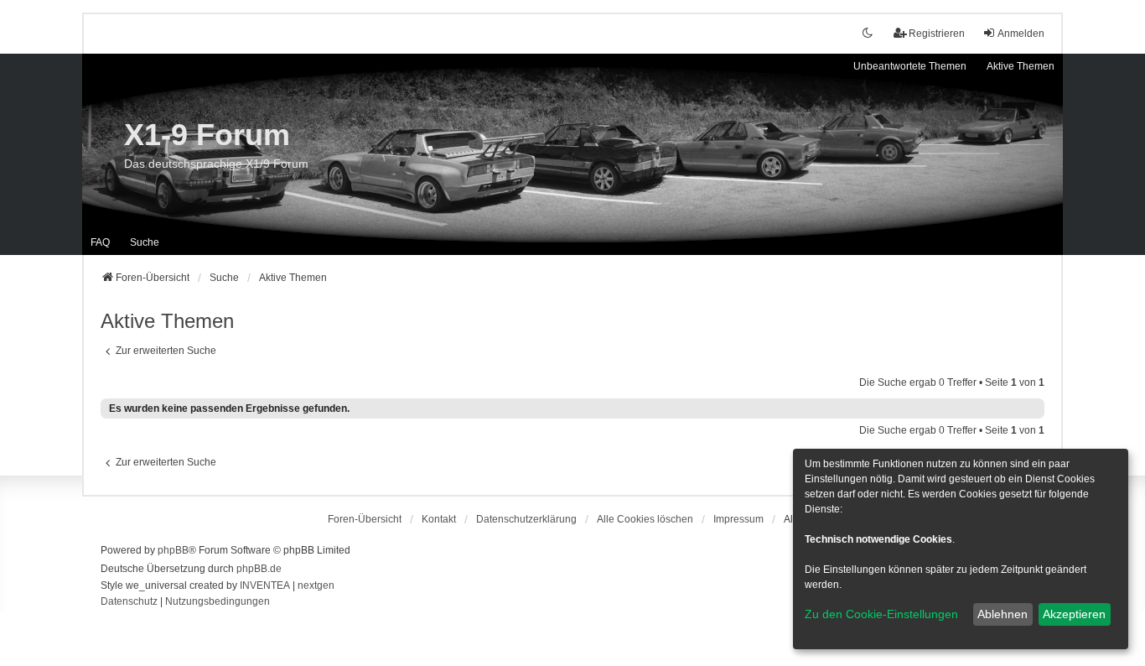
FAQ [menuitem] (100, 242)
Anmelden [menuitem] (1020, 33)
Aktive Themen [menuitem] (1020, 66)
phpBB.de (259, 569)
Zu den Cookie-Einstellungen (881, 614)
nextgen (316, 585)
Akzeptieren (1074, 614)
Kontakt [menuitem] (439, 519)
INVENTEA (265, 585)
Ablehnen (1002, 614)
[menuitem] (526, 519)
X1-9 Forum (207, 134)
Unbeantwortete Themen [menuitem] (909, 66)
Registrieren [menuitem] (937, 33)
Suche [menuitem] (144, 242)
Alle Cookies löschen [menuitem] (645, 519)
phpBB (173, 550)
